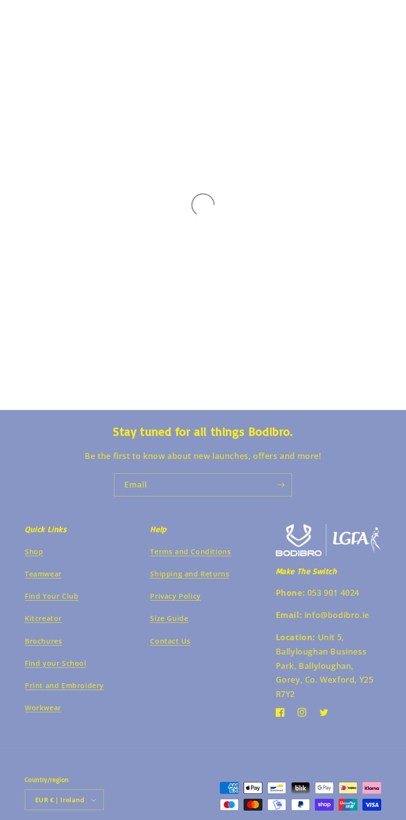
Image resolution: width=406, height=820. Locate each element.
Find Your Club (51, 596)
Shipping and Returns (189, 573)
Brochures (43, 641)
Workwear (43, 707)
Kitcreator (43, 618)
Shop (34, 551)
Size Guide (169, 618)
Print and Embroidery (64, 685)
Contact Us (170, 641)
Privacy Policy (175, 596)
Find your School (56, 663)
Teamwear (43, 573)
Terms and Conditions (190, 551)
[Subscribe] (281, 484)
